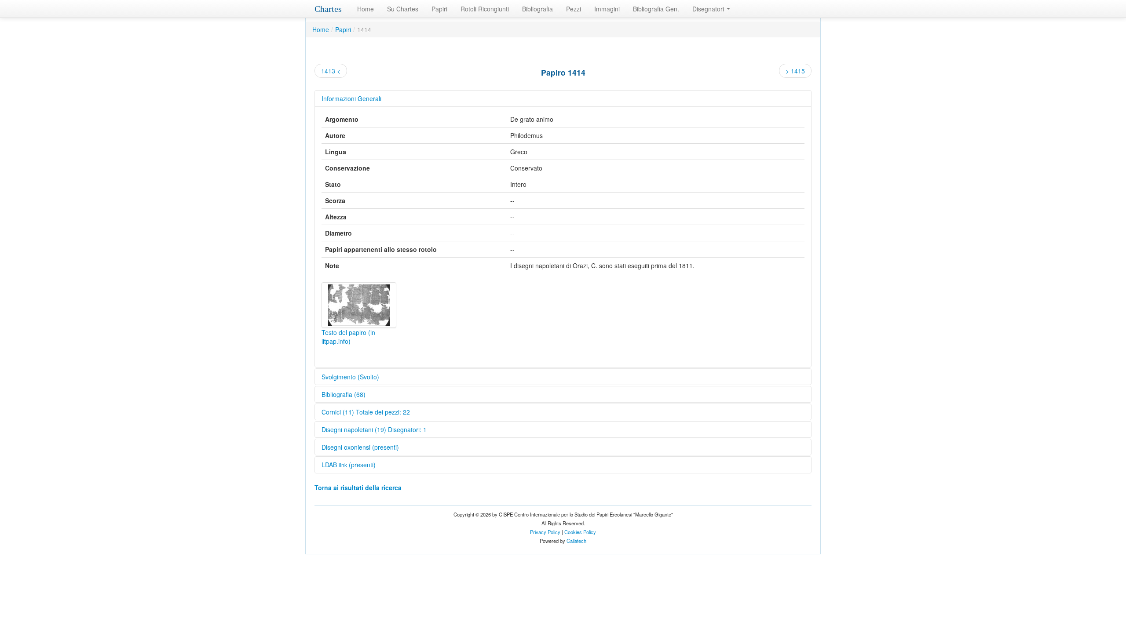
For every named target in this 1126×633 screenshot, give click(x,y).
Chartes (328, 9)
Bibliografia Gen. (656, 8)
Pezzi (573, 8)
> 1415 (795, 70)
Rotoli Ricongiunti (485, 8)
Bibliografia (537, 8)
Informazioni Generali (351, 98)
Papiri (439, 8)
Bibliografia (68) (344, 394)
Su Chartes (402, 8)
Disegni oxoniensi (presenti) (360, 447)
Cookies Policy (580, 531)
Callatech (576, 540)
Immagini (607, 8)
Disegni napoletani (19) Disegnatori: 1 (374, 429)
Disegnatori (709, 8)
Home (365, 8)
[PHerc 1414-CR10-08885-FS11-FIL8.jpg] (359, 305)
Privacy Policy (545, 531)
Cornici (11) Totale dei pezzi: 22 (366, 411)
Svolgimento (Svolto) (350, 376)
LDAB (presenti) (349, 464)
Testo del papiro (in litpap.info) (348, 337)
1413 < (330, 70)
